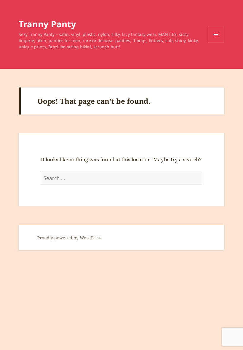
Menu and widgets (216, 42)
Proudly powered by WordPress (69, 238)
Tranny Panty (47, 24)
